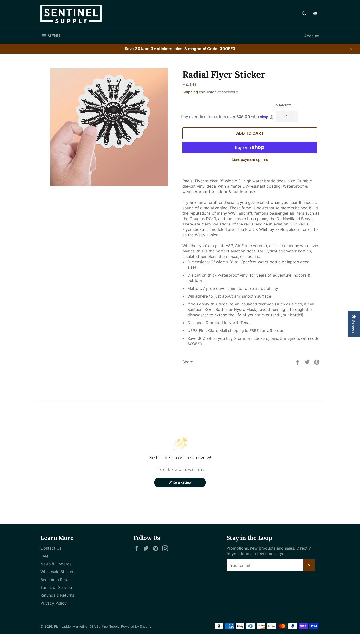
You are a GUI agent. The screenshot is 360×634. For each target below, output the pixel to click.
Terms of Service (56, 587)
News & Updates (55, 563)
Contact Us (50, 548)
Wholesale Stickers (57, 571)
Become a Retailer (57, 579)
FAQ (44, 556)
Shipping (190, 92)
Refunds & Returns (57, 595)
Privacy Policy (53, 603)
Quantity (283, 105)
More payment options (250, 160)
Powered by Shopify (136, 626)
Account (312, 35)
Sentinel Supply (108, 626)
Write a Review (180, 482)
